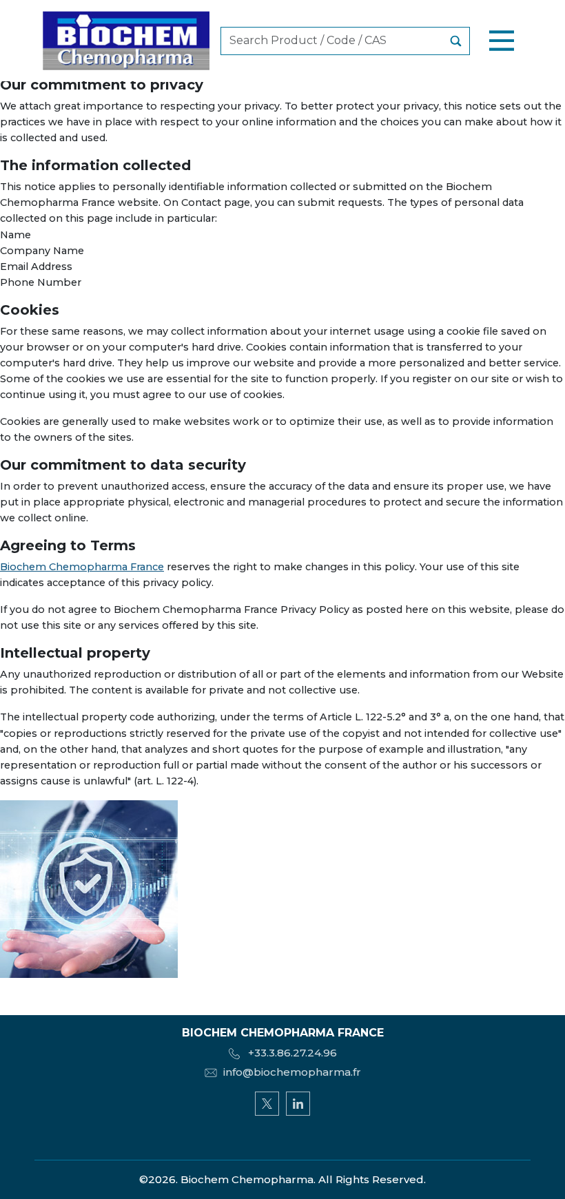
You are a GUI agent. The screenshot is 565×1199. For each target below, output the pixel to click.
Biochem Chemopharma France (82, 567)
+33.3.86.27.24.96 (291, 1052)
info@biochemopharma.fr (292, 1071)
